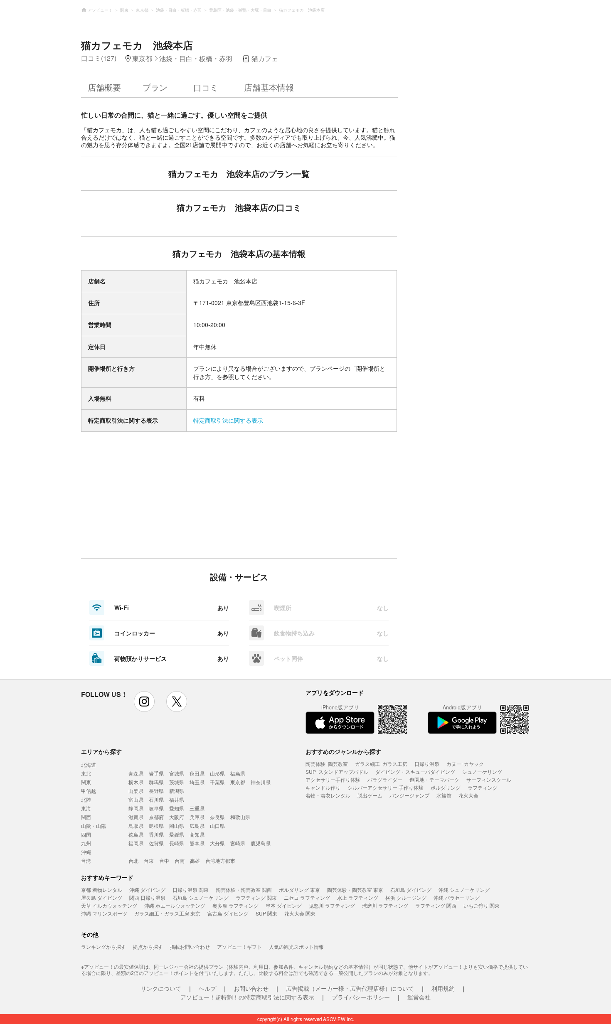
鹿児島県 (261, 843)
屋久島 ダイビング (101, 897)
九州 (86, 843)
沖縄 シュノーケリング (464, 889)
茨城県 (176, 781)
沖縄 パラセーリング (457, 897)
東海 (86, 808)
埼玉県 (197, 781)
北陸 (86, 799)
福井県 (176, 799)
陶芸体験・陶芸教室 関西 (244, 889)
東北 (86, 773)
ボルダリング (446, 787)
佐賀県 (156, 843)
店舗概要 (104, 87)
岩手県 (156, 773)
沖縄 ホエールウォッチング (174, 905)
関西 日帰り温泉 (147, 897)
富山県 (135, 799)
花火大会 (468, 795)
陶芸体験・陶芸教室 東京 (355, 889)
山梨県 (135, 790)
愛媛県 (176, 834)
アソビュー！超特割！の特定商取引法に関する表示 (247, 997)
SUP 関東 (266, 913)
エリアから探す (101, 751)
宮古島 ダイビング (228, 913)
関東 (86, 781)
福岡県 (135, 843)
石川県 (156, 799)
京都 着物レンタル (101, 889)
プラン (155, 87)
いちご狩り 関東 (481, 905)
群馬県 (156, 781)
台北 (133, 860)
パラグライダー (384, 779)
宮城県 (176, 773)
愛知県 (176, 808)
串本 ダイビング (284, 905)
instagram (144, 701)
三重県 (197, 808)
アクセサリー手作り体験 (333, 779)
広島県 (197, 825)
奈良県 (217, 816)
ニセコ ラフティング (307, 897)
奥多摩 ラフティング (235, 905)
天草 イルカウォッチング (109, 905)
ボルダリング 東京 (299, 889)
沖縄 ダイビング (147, 889)
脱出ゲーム (369, 795)
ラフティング (483, 787)
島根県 (156, 825)
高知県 (197, 834)
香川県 (156, 834)
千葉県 (217, 781)
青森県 (135, 773)
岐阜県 (156, 808)
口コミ (205, 87)
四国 (86, 834)
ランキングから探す (103, 946)
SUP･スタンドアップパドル (337, 771)
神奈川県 (261, 781)
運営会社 (419, 997)
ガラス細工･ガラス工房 (381, 763)
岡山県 (176, 825)
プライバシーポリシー (361, 997)
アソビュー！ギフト (239, 946)
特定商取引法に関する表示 (228, 420)
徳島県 (135, 834)
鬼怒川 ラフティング (332, 905)
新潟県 (176, 790)
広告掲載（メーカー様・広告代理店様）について (350, 988)
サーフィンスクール (488, 779)
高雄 (195, 860)
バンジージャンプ (409, 795)
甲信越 (88, 790)
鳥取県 (135, 825)
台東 (149, 860)
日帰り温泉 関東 (190, 889)
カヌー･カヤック (465, 763)
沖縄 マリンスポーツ (104, 913)
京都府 (156, 816)
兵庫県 (197, 816)
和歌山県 (240, 816)
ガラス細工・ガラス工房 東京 (167, 913)
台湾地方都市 (220, 860)
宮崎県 (237, 843)
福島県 (237, 773)
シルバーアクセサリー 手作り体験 (385, 787)
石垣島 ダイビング (410, 889)
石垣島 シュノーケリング (200, 897)
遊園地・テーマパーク (434, 779)
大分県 (217, 843)
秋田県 (197, 773)
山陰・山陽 (93, 825)
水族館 (443, 795)
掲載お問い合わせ (190, 946)
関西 (86, 816)
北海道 (88, 764)
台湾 (86, 860)
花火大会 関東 (299, 913)
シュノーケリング (482, 771)
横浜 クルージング (405, 897)
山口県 (217, 825)
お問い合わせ (251, 988)
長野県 (156, 790)
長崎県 (176, 843)
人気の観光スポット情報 (296, 946)
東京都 (237, 781)
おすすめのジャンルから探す (343, 751)
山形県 (217, 773)
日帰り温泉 (426, 763)
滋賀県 (135, 816)
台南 (180, 860)
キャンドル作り (323, 787)
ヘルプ (207, 988)
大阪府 (176, 816)
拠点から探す (148, 946)
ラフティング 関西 (435, 905)
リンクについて (160, 988)
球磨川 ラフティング (385, 905)
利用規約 (443, 988)
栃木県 (135, 781)
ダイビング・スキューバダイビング (415, 771)
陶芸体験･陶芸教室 (327, 763)
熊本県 (197, 843)
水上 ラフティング (357, 897)
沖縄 (86, 851)
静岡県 (135, 808)
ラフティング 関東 (256, 897)
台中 (164, 860)
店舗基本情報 (269, 87)
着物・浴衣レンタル (328, 795)
